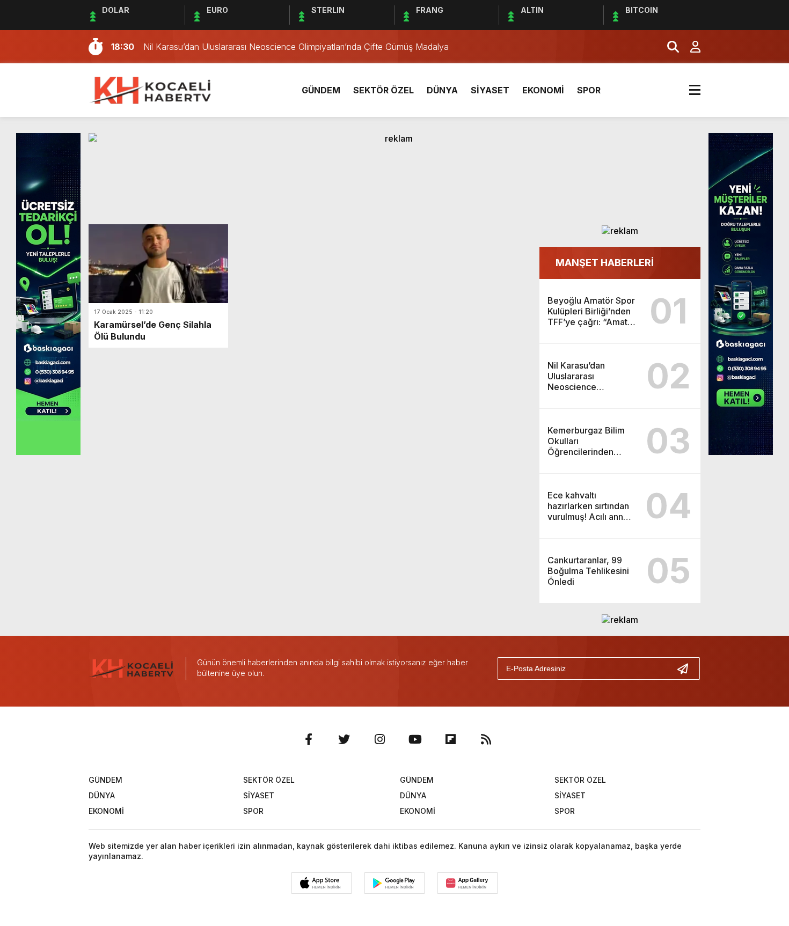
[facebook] (308, 739)
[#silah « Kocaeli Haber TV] (151, 89)
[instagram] (379, 739)
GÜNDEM (321, 90)
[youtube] (415, 739)
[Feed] (485, 739)
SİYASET (490, 90)
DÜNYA (442, 90)
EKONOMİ (543, 90)
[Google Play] (394, 883)
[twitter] (344, 739)
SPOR (589, 90)
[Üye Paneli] (689, 46)
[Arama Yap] (668, 46)
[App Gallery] (467, 883)
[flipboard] (450, 739)
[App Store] (321, 883)
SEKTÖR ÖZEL (383, 90)
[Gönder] (687, 668)
